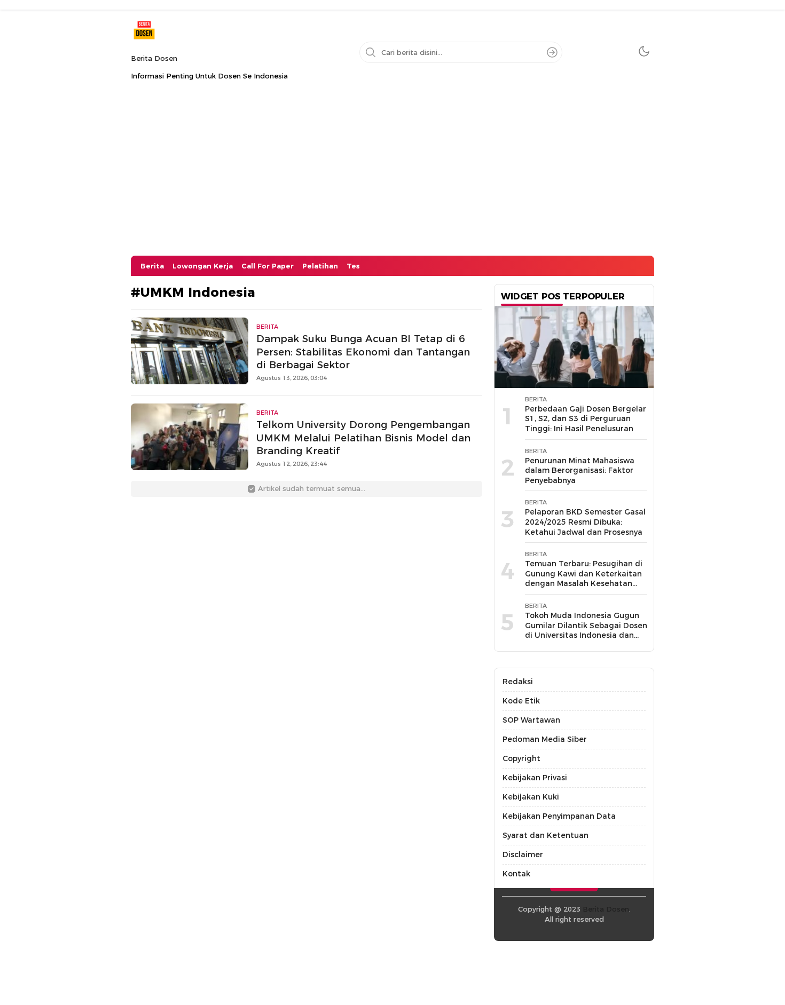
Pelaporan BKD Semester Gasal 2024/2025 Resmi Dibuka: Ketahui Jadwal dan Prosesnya (585, 522)
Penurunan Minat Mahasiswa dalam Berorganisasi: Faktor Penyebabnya (579, 470)
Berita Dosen (154, 58)
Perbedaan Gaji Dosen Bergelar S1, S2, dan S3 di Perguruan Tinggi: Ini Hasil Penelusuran (585, 419)
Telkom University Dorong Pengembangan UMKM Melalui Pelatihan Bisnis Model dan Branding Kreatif (363, 437)
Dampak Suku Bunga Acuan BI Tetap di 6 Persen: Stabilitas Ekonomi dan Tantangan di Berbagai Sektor (363, 352)
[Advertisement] (392, 175)
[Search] (552, 52)
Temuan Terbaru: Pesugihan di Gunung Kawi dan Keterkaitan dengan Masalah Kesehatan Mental (583, 578)
